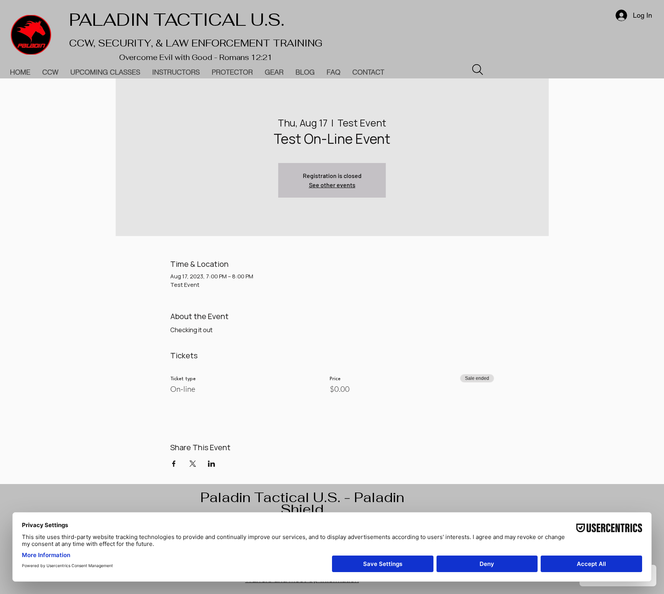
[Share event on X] (192, 464)
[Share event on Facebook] (174, 464)
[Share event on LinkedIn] (211, 464)
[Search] (478, 70)
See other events (332, 184)
